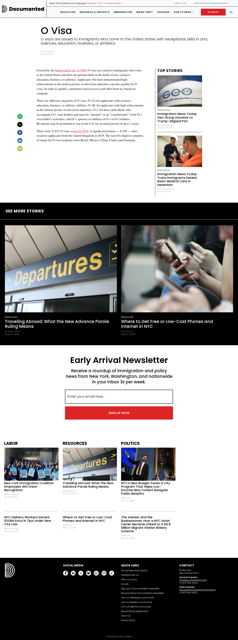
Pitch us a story (129, 579)
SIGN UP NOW (119, 413)
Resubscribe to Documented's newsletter (142, 593)
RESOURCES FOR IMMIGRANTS (211, 3)
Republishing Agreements (134, 611)
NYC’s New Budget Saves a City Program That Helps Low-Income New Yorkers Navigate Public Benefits (145, 488)
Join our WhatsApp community (137, 597)
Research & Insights (95, 12)
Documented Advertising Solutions (197, 589)
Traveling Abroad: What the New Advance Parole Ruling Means (57, 324)
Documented (47, 51)
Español (91, 3)
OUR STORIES (182, 12)
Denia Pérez (69, 491)
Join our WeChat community (136, 606)
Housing (163, 12)
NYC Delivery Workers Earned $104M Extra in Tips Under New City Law (27, 520)
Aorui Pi (67, 525)
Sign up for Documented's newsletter (140, 588)
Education (67, 12)
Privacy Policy (128, 620)
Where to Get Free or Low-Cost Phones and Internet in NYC (167, 324)
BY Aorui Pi (127, 331)
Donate (125, 584)
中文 (100, 3)
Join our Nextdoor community (136, 602)
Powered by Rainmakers (119, 636)
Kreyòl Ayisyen (113, 3)
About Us (180, 3)
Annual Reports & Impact (134, 570)
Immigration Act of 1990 (70, 70)
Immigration (123, 12)
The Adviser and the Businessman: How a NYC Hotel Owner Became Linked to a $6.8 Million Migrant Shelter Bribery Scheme (146, 524)
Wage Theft (144, 12)
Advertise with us (130, 574)
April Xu (125, 498)
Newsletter (163, 109)
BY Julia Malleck (166, 125)
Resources (11, 316)
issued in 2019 (79, 131)
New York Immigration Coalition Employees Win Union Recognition (29, 486)
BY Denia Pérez (12, 331)
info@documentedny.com (193, 580)
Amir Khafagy (11, 494)
